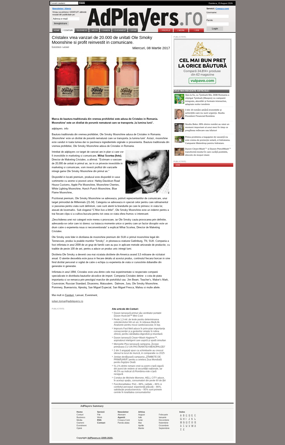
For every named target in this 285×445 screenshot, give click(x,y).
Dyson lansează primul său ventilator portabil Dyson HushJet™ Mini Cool (137, 314)
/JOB (177, 165)
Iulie (140, 417)
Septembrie (164, 428)
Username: (211, 12)
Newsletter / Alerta (61, 8)
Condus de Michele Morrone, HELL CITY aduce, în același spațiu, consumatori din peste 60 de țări (140, 379)
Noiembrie (163, 423)
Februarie (163, 414)
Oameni (80, 423)
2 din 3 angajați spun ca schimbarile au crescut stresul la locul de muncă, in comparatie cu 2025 (139, 352)
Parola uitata (123, 423)
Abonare (122, 414)
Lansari (65, 47)
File (98, 414)
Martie (141, 428)
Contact (101, 423)
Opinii (79, 428)
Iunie (140, 420)
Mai (140, 423)
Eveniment (56, 47)
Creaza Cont (124, 420)
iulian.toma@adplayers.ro (67, 301)
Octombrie (164, 425)
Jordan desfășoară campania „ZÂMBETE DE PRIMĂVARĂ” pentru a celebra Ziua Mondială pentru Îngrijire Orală (138, 359)
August (141, 414)
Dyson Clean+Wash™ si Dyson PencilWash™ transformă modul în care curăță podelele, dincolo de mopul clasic (208, 152)
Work (99, 417)
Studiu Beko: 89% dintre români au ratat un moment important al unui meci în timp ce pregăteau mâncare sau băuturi (207, 127)
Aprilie (141, 425)
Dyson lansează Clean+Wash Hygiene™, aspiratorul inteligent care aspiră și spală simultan (140, 339)
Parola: (209, 20)
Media (79, 420)
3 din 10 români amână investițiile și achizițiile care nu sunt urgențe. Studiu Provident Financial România (205, 113)
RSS (99, 420)
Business (81, 417)
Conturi (80, 414)
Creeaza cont (222, 8)
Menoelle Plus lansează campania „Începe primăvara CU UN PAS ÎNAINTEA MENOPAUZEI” (139, 345)
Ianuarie (162, 417)
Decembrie (164, 420)
